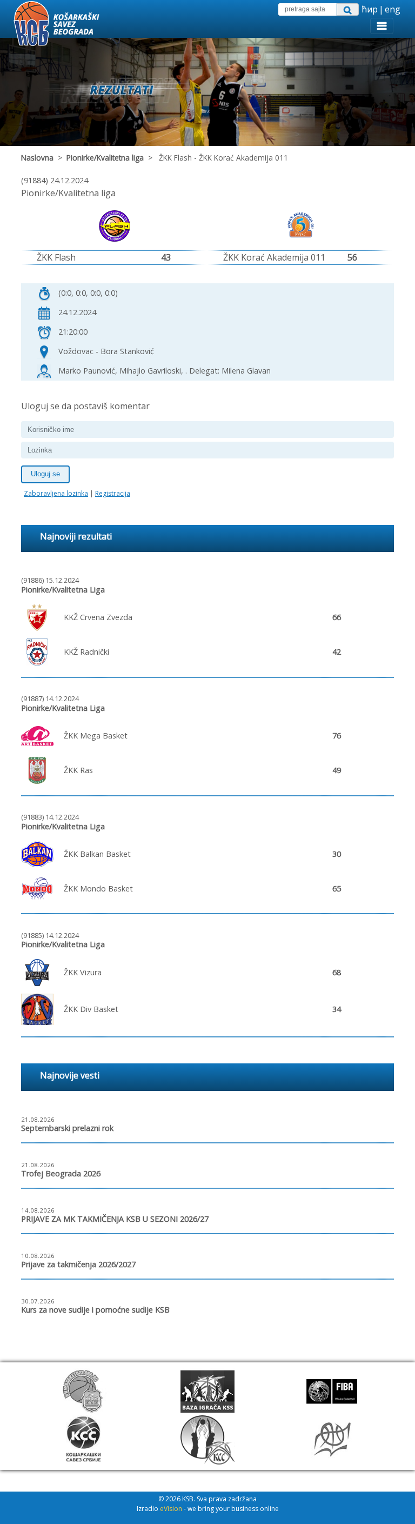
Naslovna (37, 157)
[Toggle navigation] (381, 26)
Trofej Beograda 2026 (61, 1173)
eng (392, 9)
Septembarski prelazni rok (67, 1128)
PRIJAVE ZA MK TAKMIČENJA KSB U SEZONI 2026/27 (115, 1219)
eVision (171, 1508)
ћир (370, 9)
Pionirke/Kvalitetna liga (105, 157)
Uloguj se (45, 474)
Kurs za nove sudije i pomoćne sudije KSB (95, 1310)
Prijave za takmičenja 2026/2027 (78, 1264)
